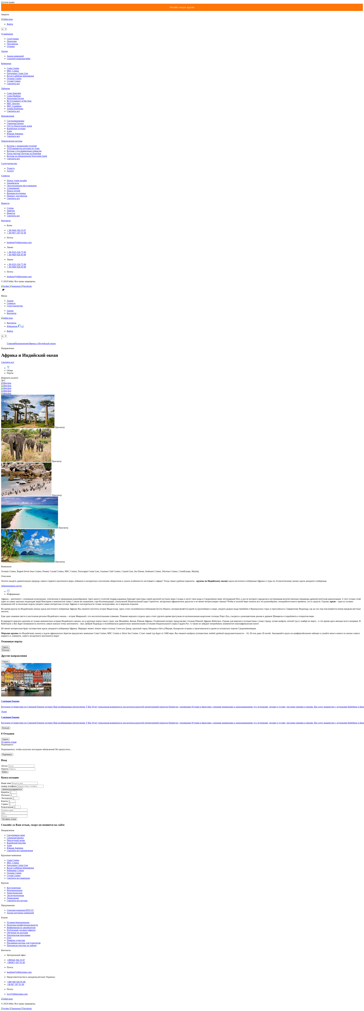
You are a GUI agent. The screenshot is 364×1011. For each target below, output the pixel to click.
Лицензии (12, 41)
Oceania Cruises (14, 78)
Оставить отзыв (8, 742)
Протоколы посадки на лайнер (22, 945)
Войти (10, 24)
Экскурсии (6, 798)
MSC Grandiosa (14, 106)
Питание (5, 795)
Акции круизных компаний (20, 913)
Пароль (4, 769)
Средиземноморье (15, 121)
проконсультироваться (12, 789)
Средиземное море (16, 835)
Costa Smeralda (14, 93)
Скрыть (5, 647)
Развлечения (7, 807)
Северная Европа (15, 123)
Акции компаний (15, 56)
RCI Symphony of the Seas (19, 101)
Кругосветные (14, 888)
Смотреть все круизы (17, 900)
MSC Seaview (13, 103)
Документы (12, 44)
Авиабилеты (13, 183)
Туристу (11, 168)
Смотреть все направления (20, 850)
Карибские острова (16, 128)
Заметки (11, 210)
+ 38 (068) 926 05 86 (16, 254)
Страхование (13, 188)
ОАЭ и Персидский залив (19, 126)
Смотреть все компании (18, 878)
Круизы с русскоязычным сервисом (24, 151)
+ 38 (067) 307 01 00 (16, 233)
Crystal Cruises (13, 81)
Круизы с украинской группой (22, 146)
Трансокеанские (14, 893)
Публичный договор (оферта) (21, 930)
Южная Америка (15, 133)
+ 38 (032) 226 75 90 (16, 252)
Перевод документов (17, 196)
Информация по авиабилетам (21, 927)
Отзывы (11, 46)
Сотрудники (13, 39)
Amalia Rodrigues (15, 108)
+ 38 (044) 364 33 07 (16, 230)
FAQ (9, 938)
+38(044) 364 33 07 (16, 960)
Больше (5, 650)
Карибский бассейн (16, 843)
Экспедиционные (15, 895)
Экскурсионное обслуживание (22, 185)
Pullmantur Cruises (15, 870)
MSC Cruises (13, 71)
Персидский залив (16, 840)
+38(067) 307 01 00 (16, 962)
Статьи (10, 208)
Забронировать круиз (11, 586)
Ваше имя (6, 783)
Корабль (5, 792)
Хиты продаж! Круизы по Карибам (24, 153)
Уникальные (13, 898)
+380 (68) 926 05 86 (16, 982)
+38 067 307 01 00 (15, 984)
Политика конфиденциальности (22, 925)
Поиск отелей (13, 191)
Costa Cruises (13, 68)
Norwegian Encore (15, 98)
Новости (11, 213)
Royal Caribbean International (20, 76)
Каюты (4, 801)
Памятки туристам (16, 940)
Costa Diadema (14, 96)
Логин (4, 766)
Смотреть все (13, 83)
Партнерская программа (18, 935)
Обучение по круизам (17, 932)
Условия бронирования (18, 922)
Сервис (4, 804)
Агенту (10, 171)
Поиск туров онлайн (17, 180)
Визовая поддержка (16, 193)
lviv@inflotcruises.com (17, 994)
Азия (9, 131)
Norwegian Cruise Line (17, 73)
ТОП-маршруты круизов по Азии (23, 148)
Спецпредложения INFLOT (20, 910)
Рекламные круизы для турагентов (24, 943)
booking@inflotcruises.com (19, 242)
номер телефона (9, 786)
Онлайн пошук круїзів (182, 7)
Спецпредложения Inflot (18, 58)
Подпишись (7, 754)
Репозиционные (14, 890)
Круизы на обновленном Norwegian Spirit (27, 156)
